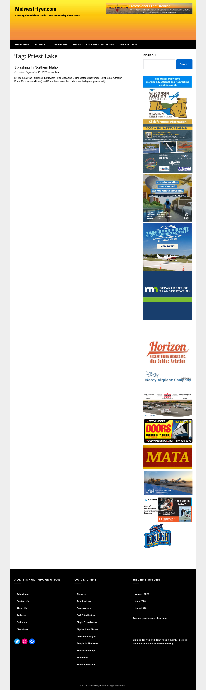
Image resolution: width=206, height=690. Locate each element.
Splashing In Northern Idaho (36, 67)
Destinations (84, 608)
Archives (21, 615)
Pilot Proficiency (86, 650)
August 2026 (128, 44)
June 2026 (140, 608)
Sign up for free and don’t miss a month (155, 639)
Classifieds (59, 44)
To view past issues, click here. (150, 618)
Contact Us (23, 601)
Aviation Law (84, 601)
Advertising (23, 594)
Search (149, 55)
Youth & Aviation (86, 664)
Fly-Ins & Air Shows (87, 629)
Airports (81, 594)
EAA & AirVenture (86, 615)
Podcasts (22, 622)
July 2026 (140, 601)
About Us (22, 608)
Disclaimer (22, 629)
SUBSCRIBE (21, 44)
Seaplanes (82, 657)
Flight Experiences (87, 622)
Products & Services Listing (94, 44)
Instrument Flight (86, 636)
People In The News (87, 643)
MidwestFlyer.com (35, 9)
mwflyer (55, 72)
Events (40, 44)
